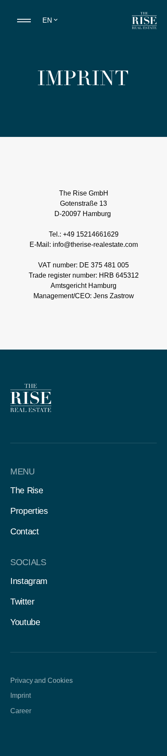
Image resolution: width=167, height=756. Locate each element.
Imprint (20, 695)
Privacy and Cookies (41, 680)
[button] (54, 20)
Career (20, 710)
